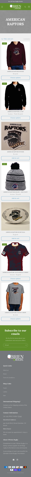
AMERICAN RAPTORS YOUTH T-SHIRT (15, 312)
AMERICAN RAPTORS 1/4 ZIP (15, 111)
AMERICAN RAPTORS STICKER (15, 152)
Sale (4, 395)
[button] (2, 7)
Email (20, 416)
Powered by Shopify (20, 472)
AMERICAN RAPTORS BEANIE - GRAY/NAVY (15, 192)
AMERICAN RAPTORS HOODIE (15, 71)
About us (6, 370)
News (5, 374)
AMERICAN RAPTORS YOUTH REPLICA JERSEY (15, 272)
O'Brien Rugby (13, 472)
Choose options (15, 77)
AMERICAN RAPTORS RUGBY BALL (15, 232)
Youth (5, 388)
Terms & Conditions (9, 377)
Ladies (5, 391)
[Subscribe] (26, 345)
